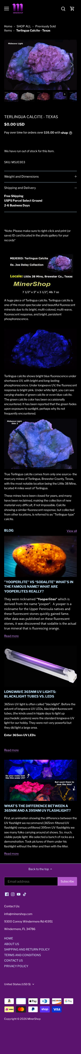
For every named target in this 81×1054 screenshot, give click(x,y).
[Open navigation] (6, 8)
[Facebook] (7, 894)
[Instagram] (13, 894)
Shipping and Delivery (20, 188)
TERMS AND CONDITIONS (22, 955)
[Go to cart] (72, 8)
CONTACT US (13, 960)
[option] (40, 65)
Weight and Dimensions (21, 176)
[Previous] (9, 65)
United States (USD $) (17, 984)
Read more (11, 636)
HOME (8, 938)
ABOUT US (11, 944)
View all (72, 531)
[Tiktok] (24, 894)
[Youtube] (18, 894)
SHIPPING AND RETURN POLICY (27, 949)
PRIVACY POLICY (16, 966)
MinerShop (34, 1018)
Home (8, 26)
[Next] (71, 65)
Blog (9, 530)
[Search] (63, 8)
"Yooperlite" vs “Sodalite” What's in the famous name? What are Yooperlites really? (38, 586)
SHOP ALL (24, 26)
